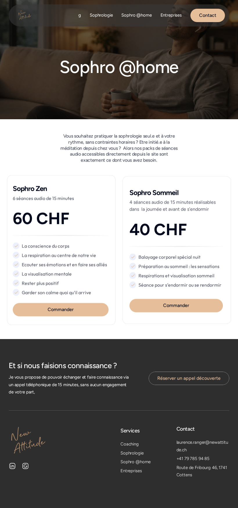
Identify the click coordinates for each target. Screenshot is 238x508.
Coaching (129, 444)
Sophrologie (101, 15)
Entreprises (171, 15)
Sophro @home (136, 15)
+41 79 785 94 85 (193, 458)
